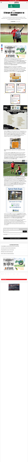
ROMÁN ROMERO (13, 21)
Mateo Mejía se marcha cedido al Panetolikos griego (7, 251)
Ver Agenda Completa (3, 279)
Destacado (12, 234)
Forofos (13, 0)
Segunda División (16, 234)
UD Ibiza (19, 234)
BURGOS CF (9, 234)
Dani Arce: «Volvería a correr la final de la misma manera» (7, 253)
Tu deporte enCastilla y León (16, 2)
